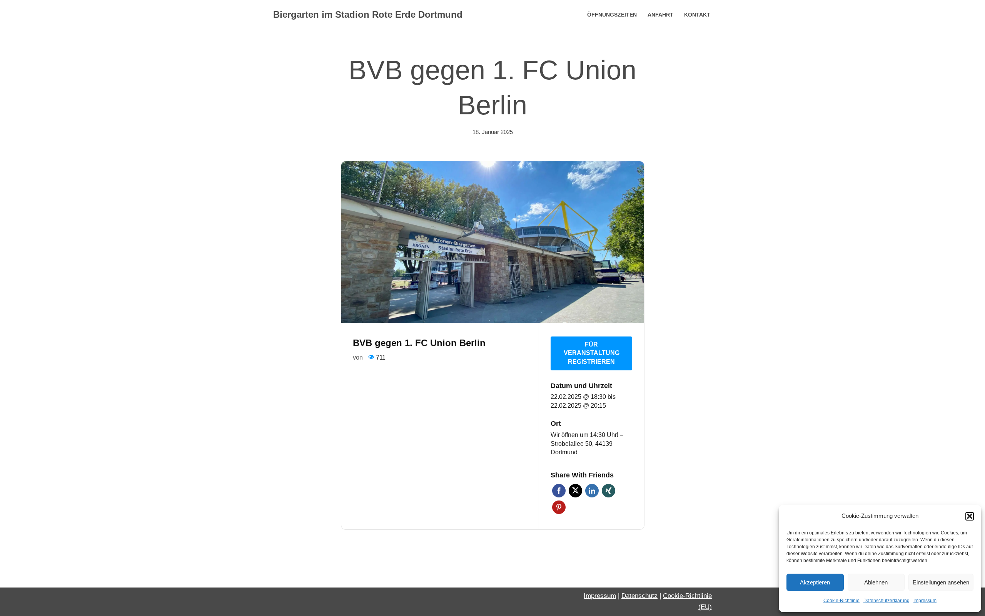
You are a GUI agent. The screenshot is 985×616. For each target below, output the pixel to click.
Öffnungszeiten (612, 15)
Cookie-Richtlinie (841, 600)
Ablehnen (876, 582)
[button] (969, 516)
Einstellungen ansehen (941, 582)
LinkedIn (592, 490)
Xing (608, 490)
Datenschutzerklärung (886, 600)
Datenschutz (639, 595)
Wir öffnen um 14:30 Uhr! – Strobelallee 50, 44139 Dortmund (587, 443)
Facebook (559, 490)
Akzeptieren (815, 582)
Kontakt (697, 15)
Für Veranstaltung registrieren (591, 353)
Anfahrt (660, 15)
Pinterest (559, 507)
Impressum (925, 600)
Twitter (575, 490)
